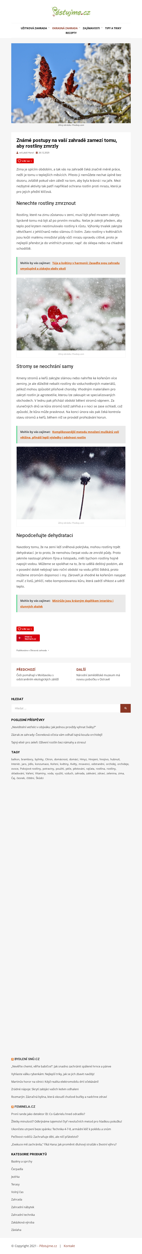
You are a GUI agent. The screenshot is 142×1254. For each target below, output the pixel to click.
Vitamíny (40, 773)
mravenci (84, 764)
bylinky (39, 759)
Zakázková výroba (22, 1222)
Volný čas (17, 1192)
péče (68, 768)
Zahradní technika (23, 1215)
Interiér (15, 764)
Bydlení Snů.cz (27, 1059)
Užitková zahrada (34, 28)
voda (50, 773)
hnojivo (104, 759)
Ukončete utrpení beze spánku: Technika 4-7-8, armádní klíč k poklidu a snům (61, 1129)
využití (59, 773)
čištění (30, 778)
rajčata (90, 768)
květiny (64, 764)
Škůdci (40, 778)
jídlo (30, 764)
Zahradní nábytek (22, 1207)
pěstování (79, 768)
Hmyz (83, 759)
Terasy (15, 1184)
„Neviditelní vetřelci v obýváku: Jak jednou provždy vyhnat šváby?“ (53, 727)
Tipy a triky (113, 28)
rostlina (100, 768)
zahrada (79, 773)
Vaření (29, 773)
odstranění (97, 764)
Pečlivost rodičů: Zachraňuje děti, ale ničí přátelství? (44, 1137)
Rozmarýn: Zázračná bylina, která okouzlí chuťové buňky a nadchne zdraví (59, 1097)
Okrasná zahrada (65, 28)
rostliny (111, 768)
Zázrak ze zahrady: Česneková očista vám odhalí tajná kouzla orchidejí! (56, 735)
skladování (17, 773)
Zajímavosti (91, 28)
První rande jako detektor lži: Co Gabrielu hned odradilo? (48, 1114)
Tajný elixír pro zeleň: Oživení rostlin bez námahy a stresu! (48, 742)
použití (60, 768)
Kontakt (69, 1246)
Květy (73, 764)
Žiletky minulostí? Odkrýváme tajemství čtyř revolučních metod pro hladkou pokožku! (66, 1121)
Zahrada (16, 1199)
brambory (27, 759)
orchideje (122, 764)
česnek (21, 778)
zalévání (91, 773)
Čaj (13, 778)
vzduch (69, 773)
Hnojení (93, 759)
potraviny (48, 768)
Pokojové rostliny (30, 768)
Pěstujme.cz (48, 1246)
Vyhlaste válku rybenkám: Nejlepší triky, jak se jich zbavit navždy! (52, 1074)
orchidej (111, 764)
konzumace (42, 764)
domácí (73, 759)
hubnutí (115, 759)
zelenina (111, 773)
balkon (15, 759)
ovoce (14, 768)
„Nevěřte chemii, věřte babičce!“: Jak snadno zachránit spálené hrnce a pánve (61, 1066)
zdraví (101, 773)
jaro (24, 764)
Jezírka (15, 1177)
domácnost (61, 759)
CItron (48, 759)
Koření (54, 764)
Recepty (71, 33)
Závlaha (16, 1230)
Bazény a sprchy (21, 1161)
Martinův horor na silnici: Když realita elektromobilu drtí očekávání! (55, 1082)
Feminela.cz (25, 1107)
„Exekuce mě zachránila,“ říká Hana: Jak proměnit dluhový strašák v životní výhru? (64, 1144)
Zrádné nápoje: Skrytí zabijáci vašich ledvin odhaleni (45, 1089)
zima (121, 773)
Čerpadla (17, 1169)
